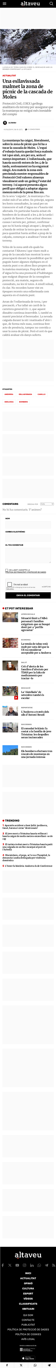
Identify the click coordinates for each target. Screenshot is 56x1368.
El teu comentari (14, 545)
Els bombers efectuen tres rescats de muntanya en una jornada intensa (36, 754)
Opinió (28, 1283)
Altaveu (12, 123)
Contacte (28, 1320)
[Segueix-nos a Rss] (54, 1265)
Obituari (28, 1309)
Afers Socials (28, 614)
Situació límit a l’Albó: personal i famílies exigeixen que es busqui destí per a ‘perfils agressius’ (35, 624)
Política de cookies (28, 1334)
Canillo (41, 394)
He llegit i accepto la (25, 571)
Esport (28, 1293)
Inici (28, 1273)
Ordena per (32, 504)
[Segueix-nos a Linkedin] (32, 1265)
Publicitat (28, 1325)
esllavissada (25, 394)
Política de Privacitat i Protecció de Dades (25, 572)
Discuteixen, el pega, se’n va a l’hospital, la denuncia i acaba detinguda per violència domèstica (26, 858)
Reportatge (27, 708)
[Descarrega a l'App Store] (28, 1358)
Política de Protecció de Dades (28, 1329)
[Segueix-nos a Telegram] (46, 1265)
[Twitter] (21, 1365)
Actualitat (9, 75)
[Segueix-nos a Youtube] (17, 1265)
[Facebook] (7, 1365)
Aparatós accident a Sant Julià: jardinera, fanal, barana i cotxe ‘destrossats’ (25, 826)
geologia (9, 402)
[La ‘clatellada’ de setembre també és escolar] (10, 691)
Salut (24, 662)
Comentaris (34, 129)
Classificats (28, 1303)
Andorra (9, 394)
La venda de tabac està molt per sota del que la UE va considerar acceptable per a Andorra (36, 648)
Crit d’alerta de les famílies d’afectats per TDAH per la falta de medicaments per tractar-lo (34, 672)
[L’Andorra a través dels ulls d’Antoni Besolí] (10, 711)
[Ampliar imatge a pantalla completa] (49, 34)
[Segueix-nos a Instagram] (24, 1265)
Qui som (28, 1315)
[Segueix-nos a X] (10, 1265)
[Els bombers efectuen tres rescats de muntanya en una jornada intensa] (10, 750)
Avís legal (28, 1339)
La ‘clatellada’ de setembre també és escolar (32, 695)
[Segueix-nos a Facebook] (2, 1265)
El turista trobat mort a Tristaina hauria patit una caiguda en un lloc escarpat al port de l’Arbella (27, 847)
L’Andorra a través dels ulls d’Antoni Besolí (35, 713)
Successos (26, 724)
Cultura (28, 1288)
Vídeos (28, 1298)
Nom (7, 518)
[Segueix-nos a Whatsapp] (39, 1265)
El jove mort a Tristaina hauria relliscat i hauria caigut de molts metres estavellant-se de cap (27, 836)
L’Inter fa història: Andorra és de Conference (28, 866)
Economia (25, 640)
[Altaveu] (30, 3)
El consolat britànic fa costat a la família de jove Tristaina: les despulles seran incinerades (36, 733)
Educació (25, 688)
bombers (23, 402)
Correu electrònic (15, 532)
